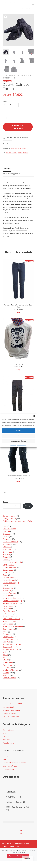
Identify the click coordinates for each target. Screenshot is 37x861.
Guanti (24, 76)
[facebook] (15, 832)
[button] (34, 416)
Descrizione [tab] (7, 168)
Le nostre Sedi (8, 707)
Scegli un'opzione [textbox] (10, 105)
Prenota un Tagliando (11, 710)
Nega (18, 435)
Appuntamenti (10, 713)
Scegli (18, 312)
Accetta (18, 430)
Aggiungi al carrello (17, 126)
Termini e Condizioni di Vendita (14, 763)
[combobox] (10, 105)
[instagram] (21, 832)
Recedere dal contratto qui (17, 856)
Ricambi (6, 737)
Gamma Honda (8, 730)
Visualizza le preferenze (18, 441)
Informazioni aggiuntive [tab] (11, 174)
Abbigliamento (14, 76)
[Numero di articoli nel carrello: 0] (5, 492)
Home (5, 76)
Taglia (4, 101)
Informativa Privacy (21, 445)
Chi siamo (6, 756)
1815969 (8, 153)
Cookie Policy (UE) (10, 769)
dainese (14, 153)
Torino (25, 153)
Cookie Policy (13, 445)
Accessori (6, 740)
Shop (5, 733)
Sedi (4, 760)
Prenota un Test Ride (11, 717)
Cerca (5, 502)
